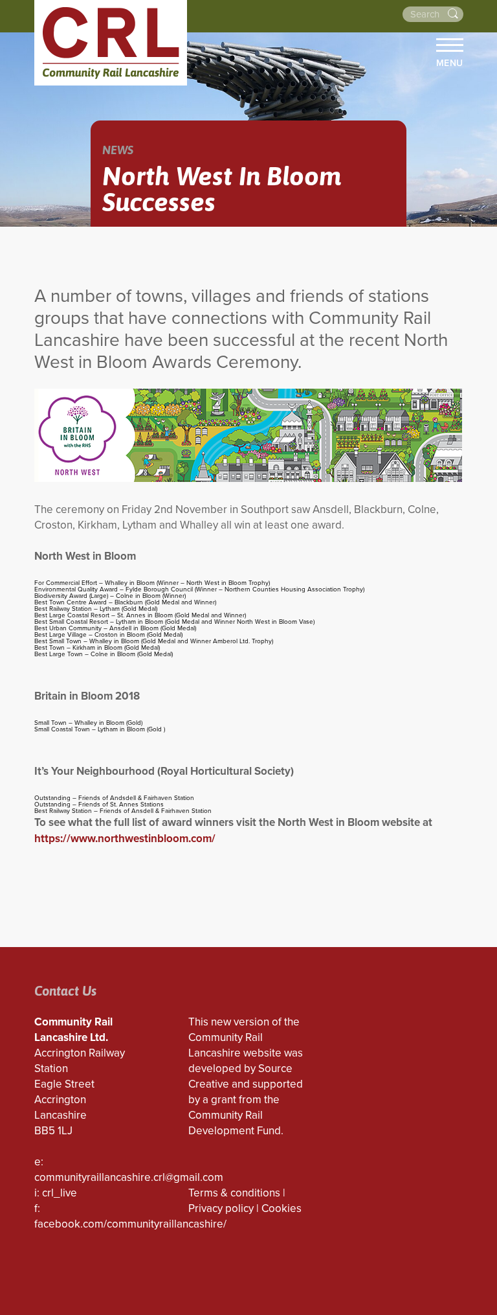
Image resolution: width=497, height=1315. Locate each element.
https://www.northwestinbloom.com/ (124, 838)
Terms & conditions (234, 1193)
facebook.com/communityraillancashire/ (130, 1224)
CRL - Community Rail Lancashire (110, 43)
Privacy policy (221, 1208)
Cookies (281, 1208)
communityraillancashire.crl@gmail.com (128, 1177)
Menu (449, 63)
